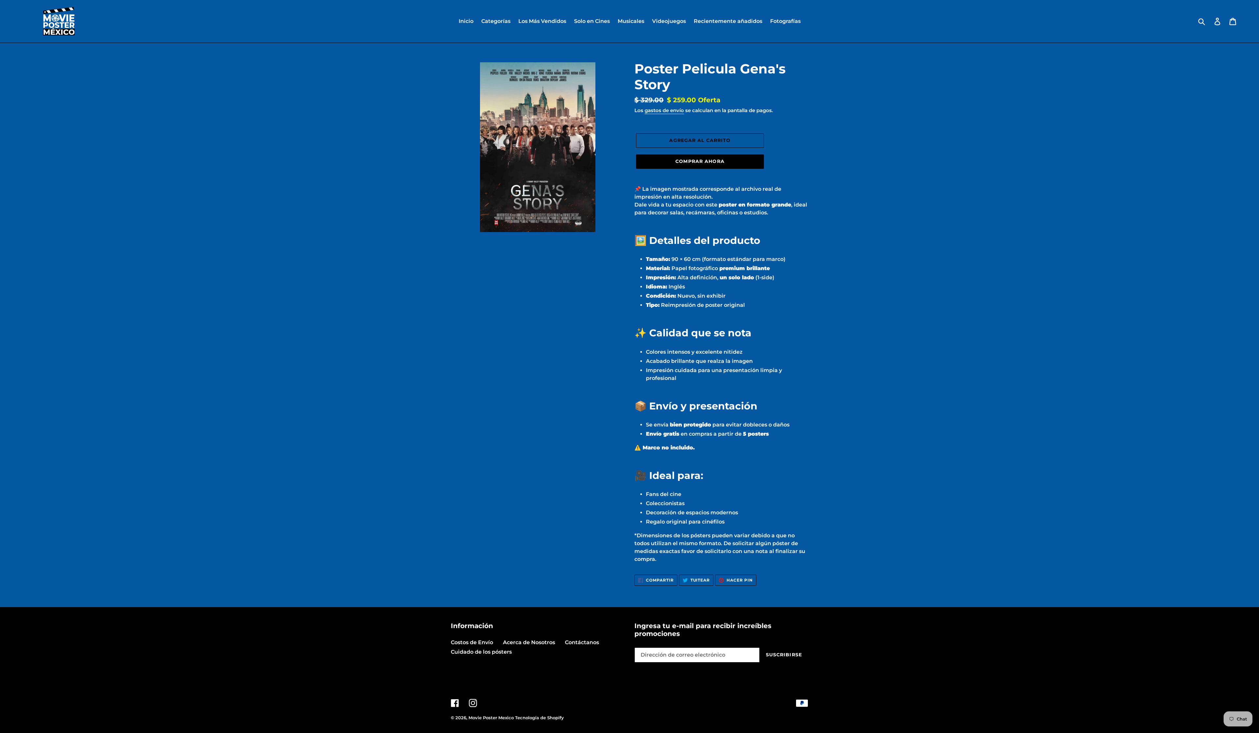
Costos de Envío (472, 642)
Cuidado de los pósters (481, 652)
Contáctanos (582, 642)
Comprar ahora (700, 161)
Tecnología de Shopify (539, 717)
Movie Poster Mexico (491, 717)
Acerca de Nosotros (529, 642)
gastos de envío (664, 110)
